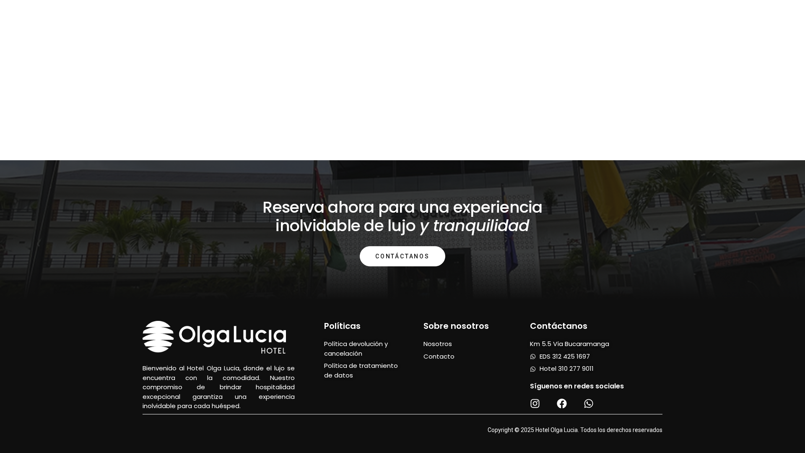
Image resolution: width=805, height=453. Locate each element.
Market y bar (451, 16)
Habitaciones (200, 16)
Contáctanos (402, 256)
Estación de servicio (533, 16)
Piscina (328, 16)
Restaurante (385, 16)
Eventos (605, 16)
